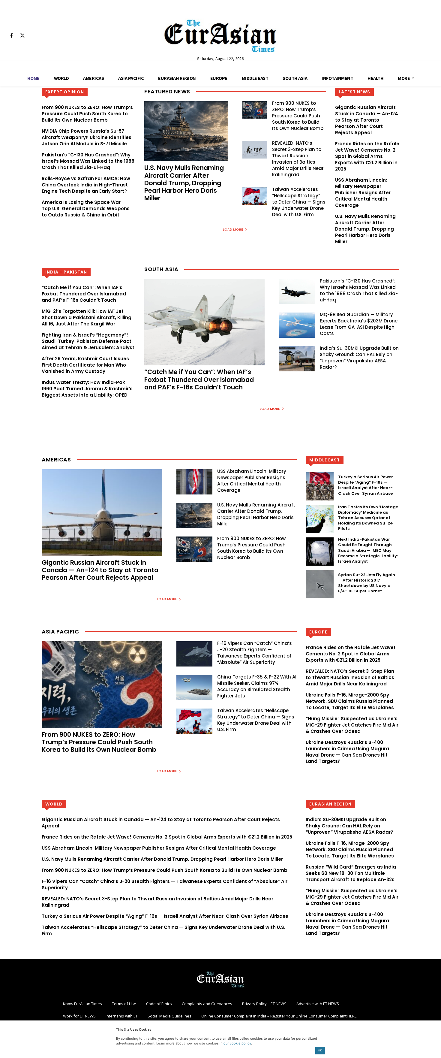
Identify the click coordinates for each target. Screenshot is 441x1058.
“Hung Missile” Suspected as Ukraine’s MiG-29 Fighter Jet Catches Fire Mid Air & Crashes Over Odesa (352, 724)
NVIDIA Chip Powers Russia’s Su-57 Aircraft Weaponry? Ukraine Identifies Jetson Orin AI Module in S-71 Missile (86, 137)
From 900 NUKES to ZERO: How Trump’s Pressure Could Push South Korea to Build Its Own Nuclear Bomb (87, 113)
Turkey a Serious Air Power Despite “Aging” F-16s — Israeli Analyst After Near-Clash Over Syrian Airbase (365, 485)
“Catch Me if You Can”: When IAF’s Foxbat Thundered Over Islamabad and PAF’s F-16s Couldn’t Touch (84, 293)
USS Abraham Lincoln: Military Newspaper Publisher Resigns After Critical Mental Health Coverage (363, 192)
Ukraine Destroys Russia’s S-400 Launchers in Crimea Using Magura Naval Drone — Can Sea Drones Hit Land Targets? (347, 751)
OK (320, 1050)
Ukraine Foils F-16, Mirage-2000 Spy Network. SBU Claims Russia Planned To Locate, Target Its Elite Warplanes (350, 701)
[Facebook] (11, 36)
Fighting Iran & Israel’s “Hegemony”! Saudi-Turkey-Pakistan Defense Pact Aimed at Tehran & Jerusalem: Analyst (88, 341)
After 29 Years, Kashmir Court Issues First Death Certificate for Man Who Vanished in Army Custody (85, 364)
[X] (22, 36)
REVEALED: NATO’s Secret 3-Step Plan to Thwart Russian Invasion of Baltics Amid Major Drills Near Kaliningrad (298, 159)
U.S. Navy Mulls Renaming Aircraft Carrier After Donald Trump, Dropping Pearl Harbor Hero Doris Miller (184, 182)
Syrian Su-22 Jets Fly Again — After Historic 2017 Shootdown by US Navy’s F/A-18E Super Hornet (366, 583)
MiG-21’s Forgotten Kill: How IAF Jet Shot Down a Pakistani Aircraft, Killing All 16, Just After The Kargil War (86, 317)
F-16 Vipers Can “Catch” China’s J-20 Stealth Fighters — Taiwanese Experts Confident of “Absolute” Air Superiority (254, 652)
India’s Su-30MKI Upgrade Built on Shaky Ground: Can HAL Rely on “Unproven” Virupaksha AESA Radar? (359, 357)
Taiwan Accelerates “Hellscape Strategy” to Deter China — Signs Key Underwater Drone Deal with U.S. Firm (299, 202)
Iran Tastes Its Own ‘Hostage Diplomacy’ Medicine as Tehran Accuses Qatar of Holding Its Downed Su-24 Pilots (368, 518)
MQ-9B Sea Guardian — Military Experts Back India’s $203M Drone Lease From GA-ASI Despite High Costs (359, 324)
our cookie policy (237, 1043)
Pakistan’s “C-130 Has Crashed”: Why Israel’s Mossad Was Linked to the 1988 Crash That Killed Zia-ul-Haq (88, 161)
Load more (233, 229)
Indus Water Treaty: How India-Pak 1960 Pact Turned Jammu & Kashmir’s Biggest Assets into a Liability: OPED (87, 388)
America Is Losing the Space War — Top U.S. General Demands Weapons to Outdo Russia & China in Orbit (86, 208)
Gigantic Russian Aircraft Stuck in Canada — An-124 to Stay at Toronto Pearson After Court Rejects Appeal (366, 120)
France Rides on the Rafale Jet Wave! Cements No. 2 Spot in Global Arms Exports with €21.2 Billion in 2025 (367, 156)
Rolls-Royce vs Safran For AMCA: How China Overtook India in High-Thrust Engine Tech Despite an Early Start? (86, 184)
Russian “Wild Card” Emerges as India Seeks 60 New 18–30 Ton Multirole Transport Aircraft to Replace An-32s (351, 873)
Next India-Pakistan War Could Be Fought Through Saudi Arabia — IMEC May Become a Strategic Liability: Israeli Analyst (368, 550)
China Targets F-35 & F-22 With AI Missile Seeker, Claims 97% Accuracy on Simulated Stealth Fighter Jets (256, 686)
